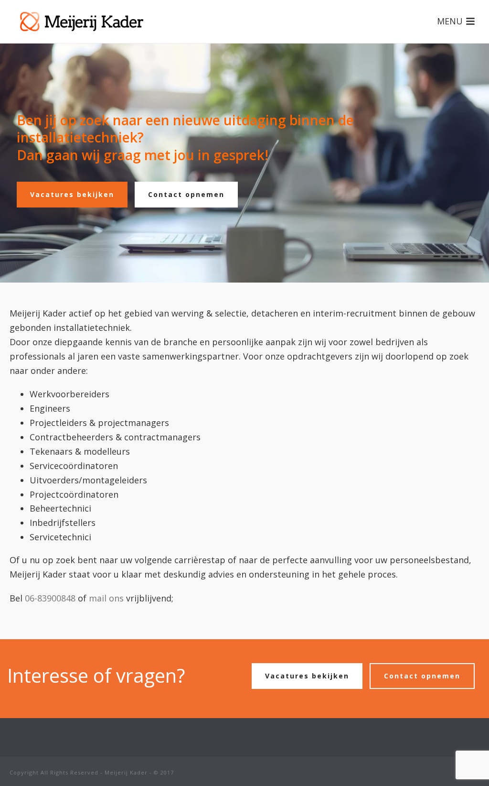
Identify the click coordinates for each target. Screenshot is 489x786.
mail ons (106, 598)
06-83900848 (50, 598)
